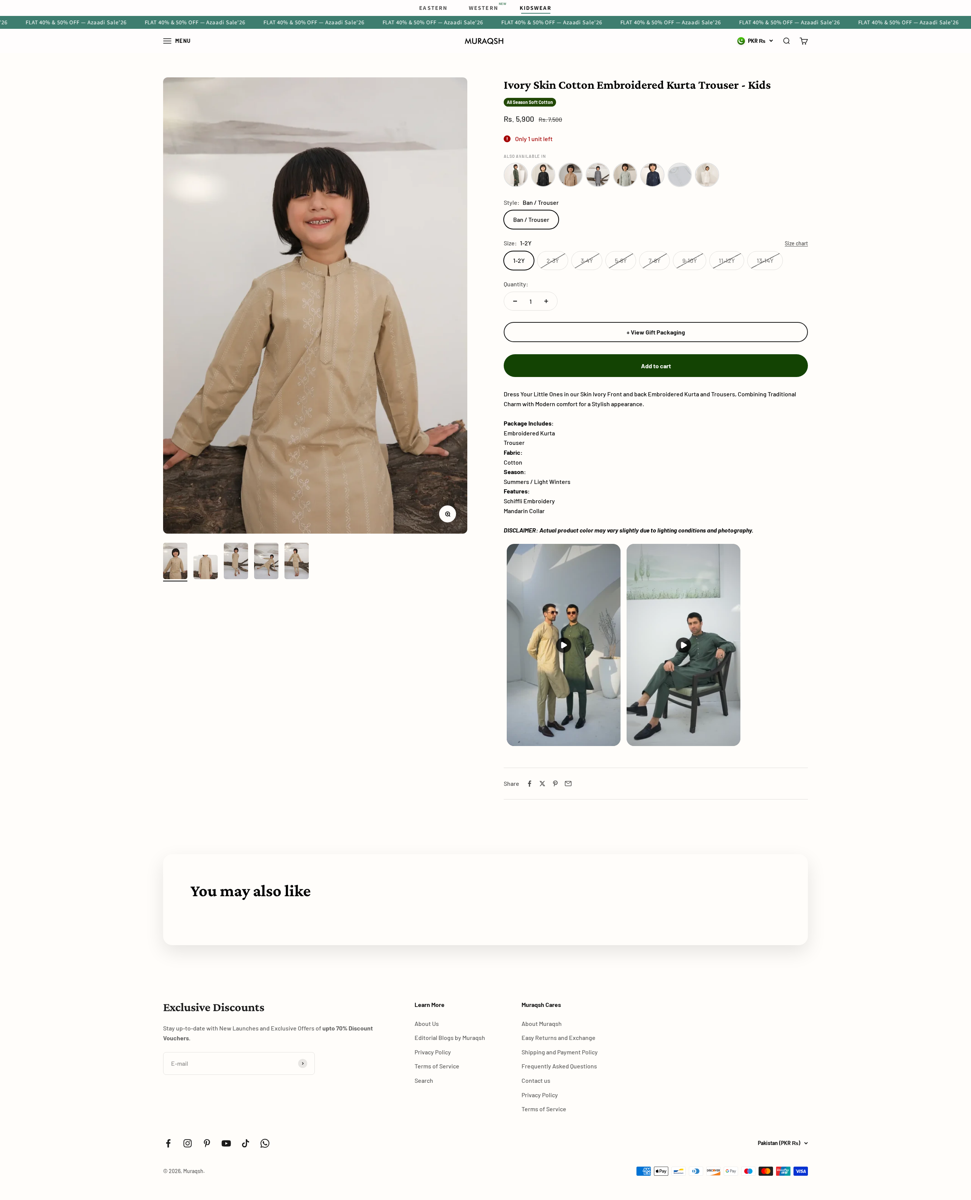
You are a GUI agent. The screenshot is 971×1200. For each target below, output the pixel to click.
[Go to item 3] (236, 562)
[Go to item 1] (175, 562)
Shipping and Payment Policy (560, 1051)
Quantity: (516, 283)
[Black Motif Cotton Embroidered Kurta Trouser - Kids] (543, 175)
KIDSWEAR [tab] (536, 7)
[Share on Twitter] (542, 783)
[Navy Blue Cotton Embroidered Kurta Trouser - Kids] (652, 175)
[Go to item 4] (266, 562)
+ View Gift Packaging (656, 332)
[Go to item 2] (205, 568)
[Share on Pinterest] (555, 783)
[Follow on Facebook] (168, 1143)
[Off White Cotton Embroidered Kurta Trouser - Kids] (680, 175)
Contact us (536, 1080)
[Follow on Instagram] (187, 1143)
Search (424, 1080)
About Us (427, 1023)
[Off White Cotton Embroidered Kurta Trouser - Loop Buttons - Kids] (707, 175)
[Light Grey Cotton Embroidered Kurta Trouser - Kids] (598, 175)
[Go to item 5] (296, 562)
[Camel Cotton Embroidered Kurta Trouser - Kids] (570, 175)
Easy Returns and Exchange (558, 1037)
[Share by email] (568, 783)
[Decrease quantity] (515, 301)
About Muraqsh (542, 1023)
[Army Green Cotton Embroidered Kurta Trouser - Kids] (516, 175)
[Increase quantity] (546, 301)
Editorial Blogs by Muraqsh (450, 1037)
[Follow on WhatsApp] (265, 1143)
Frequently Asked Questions (559, 1066)
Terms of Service (437, 1066)
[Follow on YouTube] (226, 1143)
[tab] (483, 8)
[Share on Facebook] (529, 783)
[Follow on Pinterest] (207, 1143)
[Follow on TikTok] (245, 1143)
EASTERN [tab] (433, 7)
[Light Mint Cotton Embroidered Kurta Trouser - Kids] (625, 175)
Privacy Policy (433, 1051)
